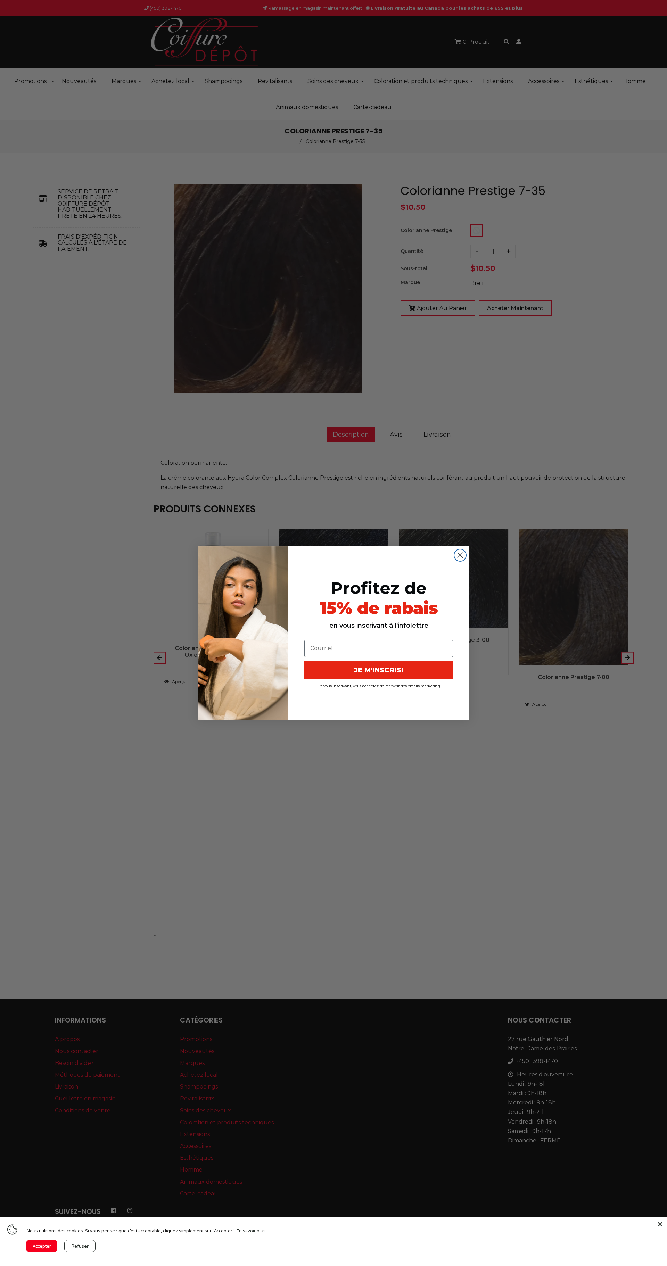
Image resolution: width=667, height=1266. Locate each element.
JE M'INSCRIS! (379, 670)
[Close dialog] (460, 555)
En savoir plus (251, 1230)
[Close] (660, 1224)
